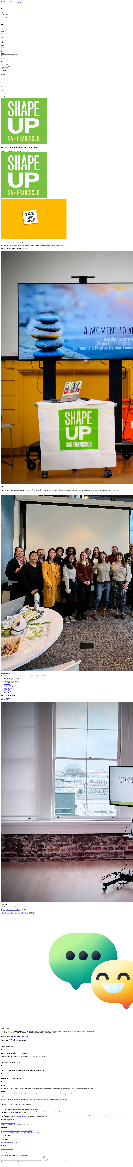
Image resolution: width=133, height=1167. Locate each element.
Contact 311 (20, 1155)
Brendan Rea (7, 684)
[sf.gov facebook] (1, 1136)
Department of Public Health (8, 1123)
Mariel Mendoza (8, 688)
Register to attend (59, 245)
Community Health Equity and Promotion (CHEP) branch (15, 151)
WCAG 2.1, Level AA (79, 1115)
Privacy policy (4, 1149)
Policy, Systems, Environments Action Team (14, 913)
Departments (8, 1142)
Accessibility (26, 1155)
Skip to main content (6, 1)
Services (3, 1142)
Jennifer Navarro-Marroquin (10, 686)
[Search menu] (66, 50)
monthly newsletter (93, 490)
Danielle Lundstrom (5, 698)
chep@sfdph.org (21, 1116)
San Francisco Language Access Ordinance (106, 1115)
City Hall (15, 1142)
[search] (16, 55)
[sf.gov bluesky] (9, 1136)
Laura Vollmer (7, 679)
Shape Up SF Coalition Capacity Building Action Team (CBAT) (16, 1131)
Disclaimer (10, 1149)
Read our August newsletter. (88, 1031)
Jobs (2, 15)
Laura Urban (7, 681)
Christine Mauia (7, 685)
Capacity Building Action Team (10, 910)
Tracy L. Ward (7, 692)
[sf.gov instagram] (3, 1136)
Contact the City (5, 1155)
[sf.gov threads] (5, 1136)
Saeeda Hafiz (7, 689)
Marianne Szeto (4, 699)
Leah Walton (7, 682)
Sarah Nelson (7, 678)
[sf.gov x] (7, 1136)
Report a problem (13, 1155)
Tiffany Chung (7, 691)
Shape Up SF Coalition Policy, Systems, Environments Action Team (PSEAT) (20, 1132)
